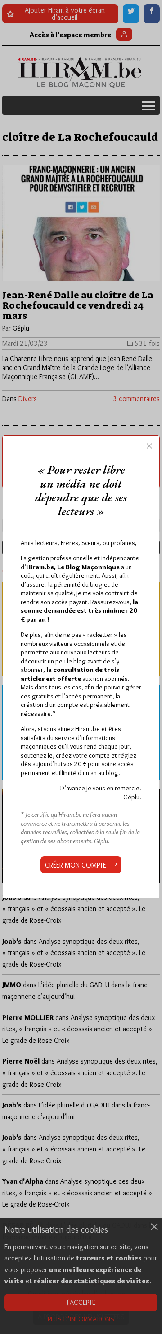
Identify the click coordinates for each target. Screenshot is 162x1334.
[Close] (149, 446)
